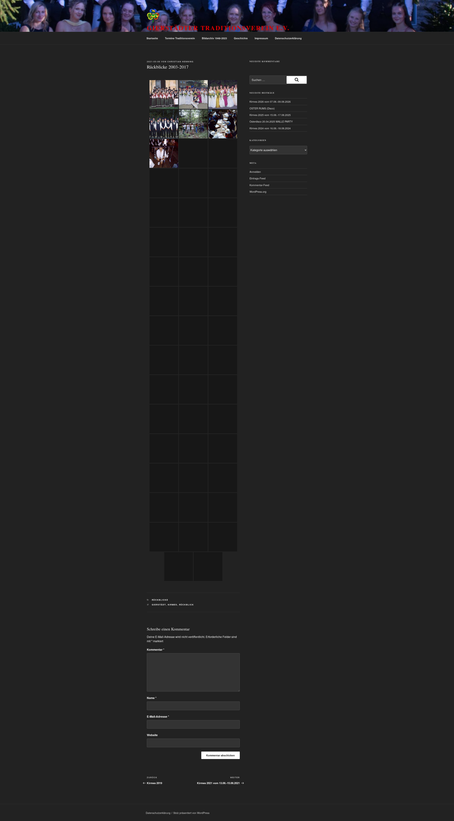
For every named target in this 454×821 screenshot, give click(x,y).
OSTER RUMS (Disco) (262, 108)
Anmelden (255, 172)
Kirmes (172, 604)
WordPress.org (258, 191)
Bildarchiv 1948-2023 (214, 38)
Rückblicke (160, 599)
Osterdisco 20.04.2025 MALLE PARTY (271, 121)
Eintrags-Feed (257, 178)
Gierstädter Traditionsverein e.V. (218, 27)
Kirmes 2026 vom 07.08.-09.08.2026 (270, 101)
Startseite (152, 38)
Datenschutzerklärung (288, 38)
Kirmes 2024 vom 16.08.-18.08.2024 (270, 128)
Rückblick (186, 604)
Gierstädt (159, 604)
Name (151, 698)
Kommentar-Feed (259, 185)
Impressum (261, 38)
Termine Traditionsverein (180, 38)
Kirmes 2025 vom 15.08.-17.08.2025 (270, 115)
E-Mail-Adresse (158, 716)
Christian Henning (180, 61)
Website (152, 735)
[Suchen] (297, 79)
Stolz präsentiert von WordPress (191, 813)
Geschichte (241, 38)
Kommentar (155, 649)
